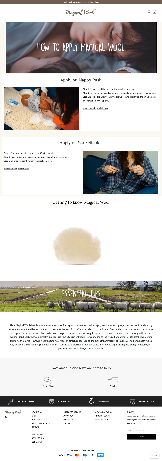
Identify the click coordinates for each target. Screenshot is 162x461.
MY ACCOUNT (68, 416)
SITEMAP (66, 423)
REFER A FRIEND (38, 438)
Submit (141, 436)
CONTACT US (37, 442)
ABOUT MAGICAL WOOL (41, 423)
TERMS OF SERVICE (102, 416)
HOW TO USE (37, 419)
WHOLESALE (68, 419)
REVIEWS (35, 427)
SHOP (34, 416)
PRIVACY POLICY (101, 419)
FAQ (33, 431)
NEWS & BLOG (37, 434)
